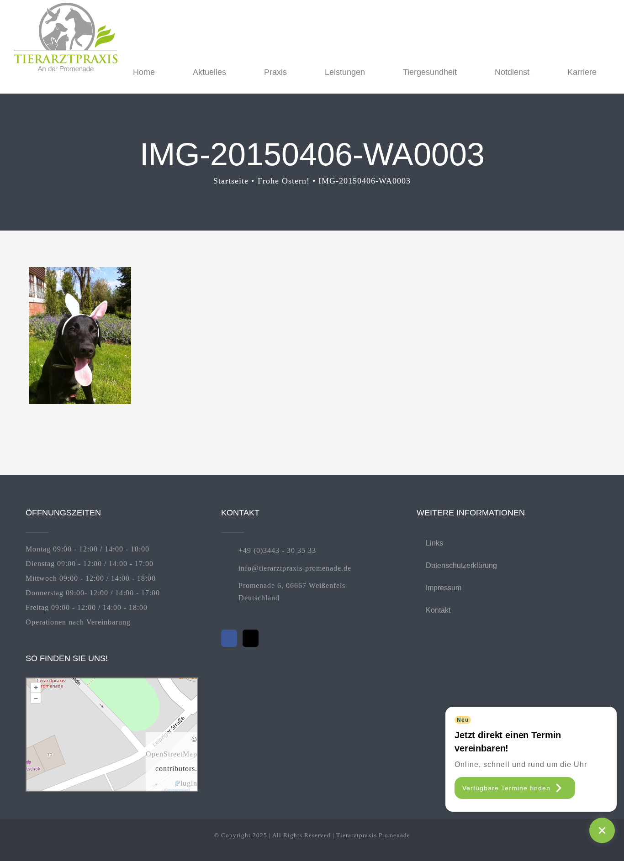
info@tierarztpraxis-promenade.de (294, 568)
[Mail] (251, 638)
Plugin (186, 783)
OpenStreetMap (171, 754)
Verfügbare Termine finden (506, 788)
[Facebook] (229, 638)
